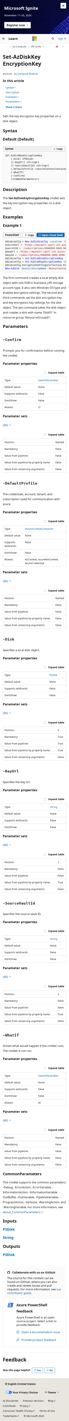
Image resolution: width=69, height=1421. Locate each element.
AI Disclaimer (11, 1400)
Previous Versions (33, 1400)
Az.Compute (19, 46)
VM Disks (36, 46)
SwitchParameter (48, 380)
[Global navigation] (3, 38)
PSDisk (53, 675)
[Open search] (52, 38)
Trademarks (10, 1416)
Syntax (9, 87)
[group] (34, 167)
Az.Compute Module (26, 73)
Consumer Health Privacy (18, 1411)
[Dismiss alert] (63, 5)
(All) (5, 425)
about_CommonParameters (21, 1212)
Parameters (12, 101)
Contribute (9, 1406)
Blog (50, 1400)
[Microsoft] (34, 38)
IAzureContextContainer (39, 528)
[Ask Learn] (57, 46)
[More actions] (63, 46)
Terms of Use (47, 1411)
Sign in (62, 38)
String (53, 807)
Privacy (24, 1406)
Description (12, 92)
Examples (11, 97)
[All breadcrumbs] (6, 46)
